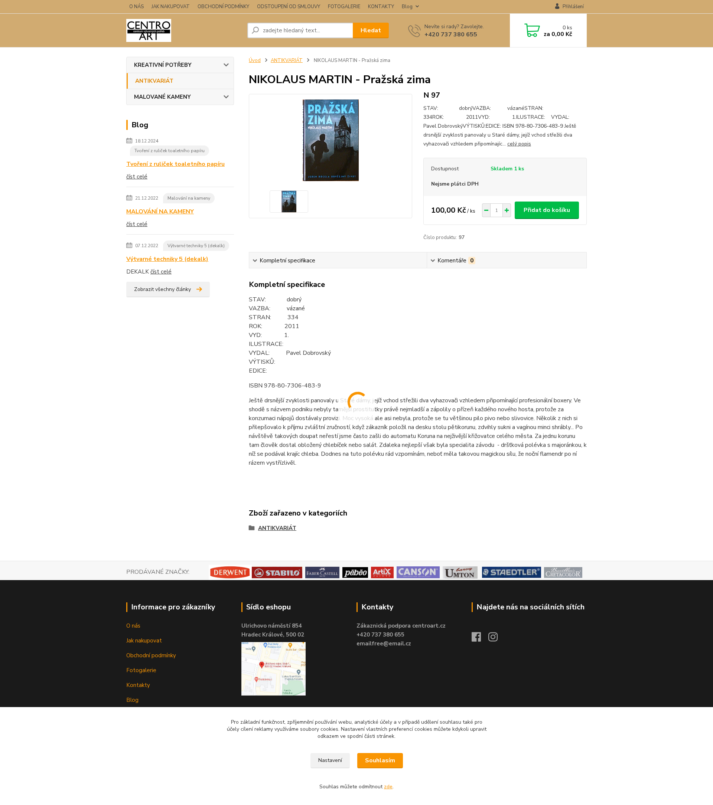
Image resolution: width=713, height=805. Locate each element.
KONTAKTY (381, 6)
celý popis (519, 143)
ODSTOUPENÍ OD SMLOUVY (288, 6)
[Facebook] (480, 639)
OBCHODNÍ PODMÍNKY (223, 6)
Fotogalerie (141, 670)
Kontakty (138, 685)
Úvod (255, 60)
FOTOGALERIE (344, 6)
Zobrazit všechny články (162, 289)
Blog (407, 6)
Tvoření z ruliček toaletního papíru (169, 151)
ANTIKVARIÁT (154, 81)
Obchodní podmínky (151, 655)
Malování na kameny (188, 198)
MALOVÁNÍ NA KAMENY (160, 211)
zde (388, 786)
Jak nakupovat (144, 640)
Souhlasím (380, 760)
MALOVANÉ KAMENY (162, 97)
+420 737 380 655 (450, 34)
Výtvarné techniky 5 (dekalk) (196, 246)
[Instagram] (496, 639)
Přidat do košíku (547, 210)
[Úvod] (183, 30)
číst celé (136, 176)
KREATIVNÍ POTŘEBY (163, 65)
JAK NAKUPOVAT (171, 6)
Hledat (371, 30)
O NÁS (136, 6)
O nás (133, 625)
